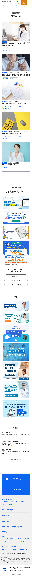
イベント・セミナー (16, 284)
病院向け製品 (5, 521)
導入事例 (4, 532)
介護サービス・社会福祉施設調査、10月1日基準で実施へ (15, 452)
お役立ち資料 (16, 280)
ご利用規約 (12, 567)
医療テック (14, 538)
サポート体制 (14, 501)
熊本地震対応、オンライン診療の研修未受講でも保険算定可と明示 (15, 444)
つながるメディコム (15, 546)
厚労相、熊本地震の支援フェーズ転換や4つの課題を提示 (16, 435)
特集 (28, 538)
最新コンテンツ (29, 5)
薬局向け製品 (5, 515)
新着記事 (5, 538)
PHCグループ (3, 5)
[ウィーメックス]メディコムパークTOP (16, 5)
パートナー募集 (7, 504)
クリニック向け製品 (7, 510)
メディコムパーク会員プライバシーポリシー (16, 569)
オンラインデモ (6, 549)
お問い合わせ (23, 549)
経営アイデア (22, 538)
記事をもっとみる (16, 459)
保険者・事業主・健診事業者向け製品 (12, 527)
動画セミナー (16, 276)
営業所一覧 (24, 501)
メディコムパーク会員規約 (23, 567)
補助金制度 (5, 546)
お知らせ (15, 549)
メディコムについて (7, 499)
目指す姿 (5, 501)
